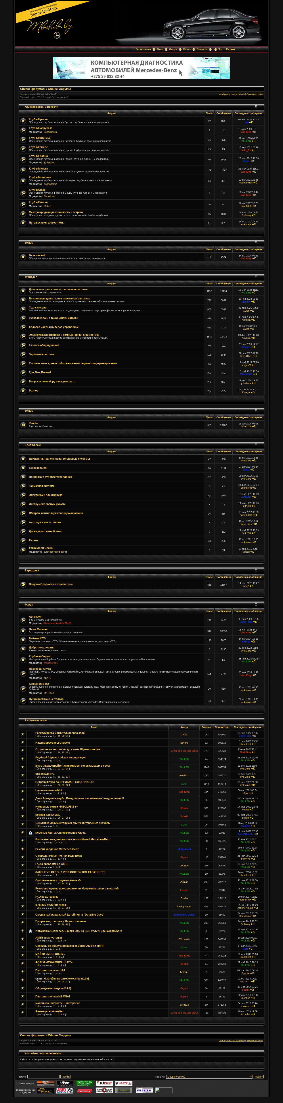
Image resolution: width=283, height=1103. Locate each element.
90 (67, 785)
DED (245, 948)
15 (67, 883)
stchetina (245, 1014)
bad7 (246, 586)
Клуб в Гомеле (38, 147)
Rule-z (47, 206)
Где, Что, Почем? (40, 372)
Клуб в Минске (38, 168)
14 (63, 883)
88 (59, 785)
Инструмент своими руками (47, 504)
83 (63, 768)
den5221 (184, 775)
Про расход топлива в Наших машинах (60, 921)
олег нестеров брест (55, 551)
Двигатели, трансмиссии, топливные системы (59, 458)
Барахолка (32, 570)
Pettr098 (246, 506)
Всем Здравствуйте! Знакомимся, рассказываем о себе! (72, 765)
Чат (220, 49)
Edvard (184, 742)
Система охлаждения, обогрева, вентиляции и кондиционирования (73, 363)
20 (59, 809)
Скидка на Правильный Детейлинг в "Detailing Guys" (70, 914)
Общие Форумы (59, 89)
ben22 (246, 469)
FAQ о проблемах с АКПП (52, 864)
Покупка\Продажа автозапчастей (51, 584)
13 (67, 777)
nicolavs (184, 865)
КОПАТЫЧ (246, 356)
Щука (246, 161)
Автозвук (35, 616)
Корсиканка (50, 132)
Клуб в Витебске (40, 138)
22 (67, 809)
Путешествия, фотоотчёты (46, 222)
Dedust (246, 347)
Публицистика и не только (46, 699)
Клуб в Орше (37, 189)
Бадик (184, 857)
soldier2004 (246, 515)
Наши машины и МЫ (48, 790)
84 (67, 768)
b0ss (245, 793)
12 (67, 752)
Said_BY (246, 150)
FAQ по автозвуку (46, 896)
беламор (245, 1006)
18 (59, 924)
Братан (184, 972)
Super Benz (246, 524)
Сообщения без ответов (232, 94)
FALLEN (246, 141)
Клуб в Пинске (38, 202)
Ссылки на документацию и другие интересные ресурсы (72, 823)
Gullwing (246, 215)
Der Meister (245, 916)
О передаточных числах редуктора (58, 855)
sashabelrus (50, 184)
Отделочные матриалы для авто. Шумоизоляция (67, 749)
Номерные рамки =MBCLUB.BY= (56, 806)
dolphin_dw (245, 899)
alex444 (246, 301)
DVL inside (184, 939)
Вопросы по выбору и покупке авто (52, 381)
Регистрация (143, 49)
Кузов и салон (38, 467)
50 (63, 736)
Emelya (246, 392)
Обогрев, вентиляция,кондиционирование (56, 513)
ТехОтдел (31, 277)
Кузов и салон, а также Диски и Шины (53, 318)
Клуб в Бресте (38, 119)
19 (63, 924)
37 (63, 818)
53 (59, 908)
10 (59, 752)
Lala (246, 122)
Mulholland (184, 849)
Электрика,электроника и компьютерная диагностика (64, 334)
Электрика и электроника (45, 495)
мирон (246, 551)
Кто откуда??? (44, 773)
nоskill (245, 809)
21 (63, 809)
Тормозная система (42, 354)
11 (63, 752)
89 (63, 785)
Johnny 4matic (184, 906)
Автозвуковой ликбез (49, 1011)
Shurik (184, 808)
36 (59, 818)
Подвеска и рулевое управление (50, 476)
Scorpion (245, 998)
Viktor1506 (246, 374)
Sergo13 (184, 1004)
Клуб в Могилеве (40, 177)
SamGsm (246, 497)
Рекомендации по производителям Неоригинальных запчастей (77, 888)
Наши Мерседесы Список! (52, 742)
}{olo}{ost (49, 162)
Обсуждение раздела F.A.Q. (53, 988)
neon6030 (246, 206)
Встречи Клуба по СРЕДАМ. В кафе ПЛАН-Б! (64, 782)
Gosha (184, 898)
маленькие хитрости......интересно (57, 1003)
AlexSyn (245, 826)
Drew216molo (245, 834)
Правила (202, 49)
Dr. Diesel (49, 693)
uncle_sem (246, 622)
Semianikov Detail (184, 914)
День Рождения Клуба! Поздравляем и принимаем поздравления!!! (79, 798)
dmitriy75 (245, 858)
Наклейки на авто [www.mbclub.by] (66, 978)
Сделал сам (33, 445)
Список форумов (32, 89)
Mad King (246, 132)
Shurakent (49, 196)
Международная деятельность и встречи (56, 212)
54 (63, 908)
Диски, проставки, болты (45, 531)
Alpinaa (184, 882)
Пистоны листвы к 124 (50, 970)
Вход (160, 49)
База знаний (37, 255)
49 (59, 736)
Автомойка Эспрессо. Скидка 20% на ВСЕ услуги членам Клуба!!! (78, 931)
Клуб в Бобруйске (40, 128)
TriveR (184, 816)
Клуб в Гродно (38, 156)
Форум (173, 49)
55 (67, 908)
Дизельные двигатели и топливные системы (58, 289)
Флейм (33, 423)
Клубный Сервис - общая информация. (60, 757)
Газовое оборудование (44, 345)
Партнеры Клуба (40, 668)
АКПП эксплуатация (48, 937)
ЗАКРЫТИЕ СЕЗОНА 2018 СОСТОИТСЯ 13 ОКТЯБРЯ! (70, 872)
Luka (184, 783)
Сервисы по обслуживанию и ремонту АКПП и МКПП (69, 945)
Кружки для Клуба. (47, 814)
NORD (47, 678)
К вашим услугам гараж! (51, 904)
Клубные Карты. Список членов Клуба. (60, 832)
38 (67, 818)
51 (67, 736)
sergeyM (246, 365)
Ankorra (246, 319)
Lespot (184, 890)
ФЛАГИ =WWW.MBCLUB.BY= (54, 962)
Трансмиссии (37, 307)
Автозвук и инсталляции (45, 522)
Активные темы (255, 94)
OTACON (246, 426)
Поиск (187, 49)
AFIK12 (246, 641)
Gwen (246, 310)
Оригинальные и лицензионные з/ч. (58, 880)
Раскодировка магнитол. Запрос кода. (60, 733)
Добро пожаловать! (42, 647)
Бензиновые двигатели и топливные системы (59, 298)
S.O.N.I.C (245, 981)
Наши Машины (38, 629)
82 (59, 768)
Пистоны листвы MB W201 (52, 996)
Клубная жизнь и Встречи (41, 106)
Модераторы (51, 662)
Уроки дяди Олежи (41, 548)
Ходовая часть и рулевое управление (54, 327)
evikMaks (246, 224)
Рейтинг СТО (37, 638)
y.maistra (246, 383)
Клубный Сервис (40, 656)
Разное (230, 49)
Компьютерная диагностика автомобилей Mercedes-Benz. (73, 839)
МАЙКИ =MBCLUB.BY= (50, 954)
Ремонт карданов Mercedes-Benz (57, 849)
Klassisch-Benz (39, 683)
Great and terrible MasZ (57, 623)
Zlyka (184, 734)
